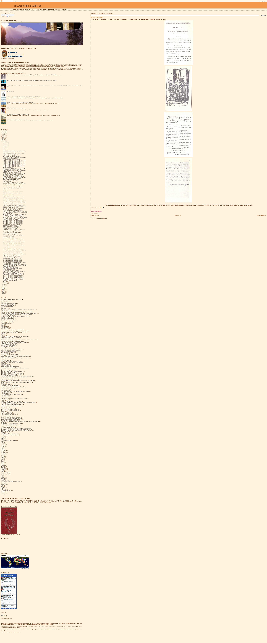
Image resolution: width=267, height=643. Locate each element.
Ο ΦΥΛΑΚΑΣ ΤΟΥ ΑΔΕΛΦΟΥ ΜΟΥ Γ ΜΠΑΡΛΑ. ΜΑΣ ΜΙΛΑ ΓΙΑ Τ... (14, 235)
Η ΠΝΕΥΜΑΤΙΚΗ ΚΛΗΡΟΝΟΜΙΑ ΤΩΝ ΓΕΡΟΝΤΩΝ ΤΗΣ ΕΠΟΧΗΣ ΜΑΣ (14, 342)
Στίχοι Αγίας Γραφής (4, 415)
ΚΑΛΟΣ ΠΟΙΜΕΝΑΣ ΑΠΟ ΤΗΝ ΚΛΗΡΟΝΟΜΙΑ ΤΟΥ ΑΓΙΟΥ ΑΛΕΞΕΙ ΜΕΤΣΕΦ (15, 356)
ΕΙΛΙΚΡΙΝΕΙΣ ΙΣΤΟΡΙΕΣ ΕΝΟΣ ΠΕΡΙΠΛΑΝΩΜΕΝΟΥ (10, 332)
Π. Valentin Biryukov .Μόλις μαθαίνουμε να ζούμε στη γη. (11, 386)
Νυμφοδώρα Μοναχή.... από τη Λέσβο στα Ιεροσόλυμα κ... (12, 185)
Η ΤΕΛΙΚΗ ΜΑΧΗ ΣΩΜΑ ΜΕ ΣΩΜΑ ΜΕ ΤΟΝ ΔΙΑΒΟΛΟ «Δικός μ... (14, 153)
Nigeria (2, 470)
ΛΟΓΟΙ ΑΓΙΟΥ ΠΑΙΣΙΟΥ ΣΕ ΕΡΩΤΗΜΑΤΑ (10, 228)
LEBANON (3, 466)
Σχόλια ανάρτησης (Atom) (102, 218)
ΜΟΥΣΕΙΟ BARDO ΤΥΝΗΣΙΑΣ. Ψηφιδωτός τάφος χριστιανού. (13, 277)
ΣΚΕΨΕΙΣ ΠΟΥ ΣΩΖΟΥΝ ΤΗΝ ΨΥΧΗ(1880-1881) (10, 410)
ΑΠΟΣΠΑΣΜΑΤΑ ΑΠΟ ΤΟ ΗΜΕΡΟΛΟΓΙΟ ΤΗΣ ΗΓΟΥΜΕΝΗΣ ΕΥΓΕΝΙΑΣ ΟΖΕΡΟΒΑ (16, 314)
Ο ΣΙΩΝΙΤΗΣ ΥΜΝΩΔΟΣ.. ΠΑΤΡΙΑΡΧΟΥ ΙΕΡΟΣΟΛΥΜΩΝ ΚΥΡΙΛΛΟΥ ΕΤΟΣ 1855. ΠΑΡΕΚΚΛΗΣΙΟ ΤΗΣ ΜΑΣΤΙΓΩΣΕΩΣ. (128, 19)
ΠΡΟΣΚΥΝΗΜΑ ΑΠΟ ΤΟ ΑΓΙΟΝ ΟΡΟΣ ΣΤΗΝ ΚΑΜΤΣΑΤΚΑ (12, 404)
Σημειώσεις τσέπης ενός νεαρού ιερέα (8, 408)
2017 (3, 140)
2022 (3, 135)
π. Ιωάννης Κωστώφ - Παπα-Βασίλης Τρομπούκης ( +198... (13, 224)
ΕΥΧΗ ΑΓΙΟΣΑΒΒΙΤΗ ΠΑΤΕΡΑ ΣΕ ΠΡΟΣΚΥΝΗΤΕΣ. (16, 108)
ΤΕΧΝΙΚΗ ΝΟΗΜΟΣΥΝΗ (5, 426)
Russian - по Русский (5, 480)
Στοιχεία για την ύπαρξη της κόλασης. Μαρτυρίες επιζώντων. (12, 416)
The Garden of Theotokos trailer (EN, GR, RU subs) (11, 270)
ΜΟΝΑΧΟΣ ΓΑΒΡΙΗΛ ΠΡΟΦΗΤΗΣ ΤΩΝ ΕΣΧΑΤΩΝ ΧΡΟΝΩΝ (12, 371)
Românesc (3, 479)
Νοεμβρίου (5, 142)
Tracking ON (13, 608)
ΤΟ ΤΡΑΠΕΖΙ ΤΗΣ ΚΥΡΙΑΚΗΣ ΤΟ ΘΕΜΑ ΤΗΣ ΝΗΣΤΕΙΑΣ (12, 253)
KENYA (2, 464)
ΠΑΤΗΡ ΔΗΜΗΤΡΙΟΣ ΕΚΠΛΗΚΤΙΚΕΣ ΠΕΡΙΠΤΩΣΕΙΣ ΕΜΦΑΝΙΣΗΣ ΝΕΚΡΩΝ (15, 391)
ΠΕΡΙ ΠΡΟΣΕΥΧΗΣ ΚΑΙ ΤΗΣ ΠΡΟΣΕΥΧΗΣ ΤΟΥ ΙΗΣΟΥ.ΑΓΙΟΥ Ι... (14, 208)
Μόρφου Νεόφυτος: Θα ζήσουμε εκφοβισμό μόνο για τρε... (12, 230)
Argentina (3, 437)
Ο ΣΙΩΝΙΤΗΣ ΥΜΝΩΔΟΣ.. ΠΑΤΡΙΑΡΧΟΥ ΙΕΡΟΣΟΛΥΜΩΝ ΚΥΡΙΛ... (14, 160)
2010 (3, 291)
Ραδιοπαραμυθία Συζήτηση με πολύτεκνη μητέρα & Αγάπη (12, 184)
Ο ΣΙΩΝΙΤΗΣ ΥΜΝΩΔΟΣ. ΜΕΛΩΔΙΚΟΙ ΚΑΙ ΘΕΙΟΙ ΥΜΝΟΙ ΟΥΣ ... (14, 176)
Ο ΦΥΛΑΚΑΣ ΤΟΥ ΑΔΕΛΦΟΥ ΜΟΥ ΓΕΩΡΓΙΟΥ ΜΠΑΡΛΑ (12, 232)
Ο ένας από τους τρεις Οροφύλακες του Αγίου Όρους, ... (12, 219)
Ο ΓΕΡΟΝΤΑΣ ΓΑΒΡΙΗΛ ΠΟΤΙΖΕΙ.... (9, 236)
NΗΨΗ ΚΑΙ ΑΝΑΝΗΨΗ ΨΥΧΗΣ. (8, 213)
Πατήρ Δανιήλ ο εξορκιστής (6, 390)
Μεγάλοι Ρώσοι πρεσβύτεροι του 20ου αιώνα (9, 366)
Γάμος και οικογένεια (5, 328)
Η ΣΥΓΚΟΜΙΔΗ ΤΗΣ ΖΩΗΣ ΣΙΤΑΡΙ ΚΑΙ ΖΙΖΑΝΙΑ (9, 343)
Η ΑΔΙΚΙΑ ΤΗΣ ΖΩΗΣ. (10, 91)
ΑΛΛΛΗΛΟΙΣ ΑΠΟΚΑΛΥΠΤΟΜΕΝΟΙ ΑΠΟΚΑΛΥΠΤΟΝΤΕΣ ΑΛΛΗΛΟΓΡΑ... (15, 212)
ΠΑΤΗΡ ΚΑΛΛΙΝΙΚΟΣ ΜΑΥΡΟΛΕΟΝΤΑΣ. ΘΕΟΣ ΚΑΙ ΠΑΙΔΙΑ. (13, 182)
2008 (3, 293)
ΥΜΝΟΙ (2, 432)
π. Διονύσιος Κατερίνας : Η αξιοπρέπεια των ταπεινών (12, 240)
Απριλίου (4, 150)
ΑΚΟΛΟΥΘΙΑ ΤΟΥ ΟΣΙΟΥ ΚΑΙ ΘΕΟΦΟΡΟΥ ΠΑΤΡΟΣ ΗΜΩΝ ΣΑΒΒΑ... (15, 211)
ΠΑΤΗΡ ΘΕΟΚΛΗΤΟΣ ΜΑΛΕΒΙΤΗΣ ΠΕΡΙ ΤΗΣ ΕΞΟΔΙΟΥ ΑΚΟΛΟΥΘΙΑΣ (15, 217)
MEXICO (2, 467)
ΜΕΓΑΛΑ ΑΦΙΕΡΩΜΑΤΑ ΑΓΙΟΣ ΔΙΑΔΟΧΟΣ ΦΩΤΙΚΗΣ (12, 156)
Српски (2, 492)
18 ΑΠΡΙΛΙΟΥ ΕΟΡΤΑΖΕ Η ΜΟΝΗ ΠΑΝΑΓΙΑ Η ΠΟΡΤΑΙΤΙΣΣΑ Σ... (14, 273)
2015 (3, 285)
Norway (2, 471)
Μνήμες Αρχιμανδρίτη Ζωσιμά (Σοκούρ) (8, 370)
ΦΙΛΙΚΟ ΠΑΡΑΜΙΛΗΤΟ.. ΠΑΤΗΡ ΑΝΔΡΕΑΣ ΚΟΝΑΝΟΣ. (12, 178)
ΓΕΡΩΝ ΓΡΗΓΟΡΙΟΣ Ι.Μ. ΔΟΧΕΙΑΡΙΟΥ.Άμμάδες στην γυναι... (13, 220)
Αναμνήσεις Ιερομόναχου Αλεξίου (7, 310)
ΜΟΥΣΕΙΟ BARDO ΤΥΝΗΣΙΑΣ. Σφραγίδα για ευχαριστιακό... (13, 275)
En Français (3, 452)
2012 (3, 289)
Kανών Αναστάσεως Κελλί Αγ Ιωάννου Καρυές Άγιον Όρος (12, 215)
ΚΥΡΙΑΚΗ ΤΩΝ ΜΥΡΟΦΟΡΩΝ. (8, 167)
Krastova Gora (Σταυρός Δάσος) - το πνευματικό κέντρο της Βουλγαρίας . (20, 102)
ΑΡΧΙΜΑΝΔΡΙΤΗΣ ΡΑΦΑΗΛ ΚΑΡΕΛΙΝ (8, 320)
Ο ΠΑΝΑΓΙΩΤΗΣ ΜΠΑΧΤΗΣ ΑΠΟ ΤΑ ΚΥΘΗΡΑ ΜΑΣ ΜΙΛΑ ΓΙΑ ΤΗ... (14, 229)
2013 (3, 288)
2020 (3, 137)
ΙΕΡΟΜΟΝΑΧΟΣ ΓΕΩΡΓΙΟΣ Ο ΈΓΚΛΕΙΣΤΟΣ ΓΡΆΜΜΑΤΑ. (11, 349)
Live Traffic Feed (8, 575)
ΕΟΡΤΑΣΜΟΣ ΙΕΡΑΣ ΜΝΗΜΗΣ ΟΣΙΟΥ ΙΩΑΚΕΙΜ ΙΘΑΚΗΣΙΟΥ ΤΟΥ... (14, 177)
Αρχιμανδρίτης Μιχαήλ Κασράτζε (7, 319)
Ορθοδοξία (3, 383)
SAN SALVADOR (4, 482)
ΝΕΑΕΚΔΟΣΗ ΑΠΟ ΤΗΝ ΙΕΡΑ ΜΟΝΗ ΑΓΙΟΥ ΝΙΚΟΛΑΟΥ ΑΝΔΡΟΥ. (14, 183)
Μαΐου (4, 149)
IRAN (2, 460)
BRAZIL (2, 443)
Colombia (3, 446)
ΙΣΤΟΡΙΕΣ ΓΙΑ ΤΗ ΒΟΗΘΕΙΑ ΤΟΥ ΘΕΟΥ (8, 351)
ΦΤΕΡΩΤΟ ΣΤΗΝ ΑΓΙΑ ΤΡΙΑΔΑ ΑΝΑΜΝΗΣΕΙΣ (9, 434)
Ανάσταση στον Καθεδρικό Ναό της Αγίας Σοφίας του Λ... (12, 257)
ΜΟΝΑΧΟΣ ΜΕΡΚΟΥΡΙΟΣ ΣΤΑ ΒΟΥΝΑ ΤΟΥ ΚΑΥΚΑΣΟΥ (11, 373)
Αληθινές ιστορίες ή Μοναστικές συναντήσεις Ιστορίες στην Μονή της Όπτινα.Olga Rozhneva (18, 309)
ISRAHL (2, 462)
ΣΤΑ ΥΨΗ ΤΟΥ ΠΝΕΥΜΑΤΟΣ (6, 412)
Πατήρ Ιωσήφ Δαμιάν (5, 393)
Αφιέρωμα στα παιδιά (5, 323)
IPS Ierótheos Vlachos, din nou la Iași (9, 155)
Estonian (2, 454)
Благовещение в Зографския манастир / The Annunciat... (13, 268)
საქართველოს (4, 493)
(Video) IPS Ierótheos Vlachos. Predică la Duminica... (12, 159)
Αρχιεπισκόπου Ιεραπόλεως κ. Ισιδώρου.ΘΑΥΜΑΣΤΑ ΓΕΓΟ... (13, 204)
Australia (2, 438)
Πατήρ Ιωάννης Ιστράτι (5, 392)
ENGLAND (3, 453)
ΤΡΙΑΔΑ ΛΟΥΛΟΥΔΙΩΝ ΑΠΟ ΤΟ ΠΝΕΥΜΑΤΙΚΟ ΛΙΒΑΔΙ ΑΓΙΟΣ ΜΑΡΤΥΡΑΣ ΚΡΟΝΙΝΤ (16, 430)
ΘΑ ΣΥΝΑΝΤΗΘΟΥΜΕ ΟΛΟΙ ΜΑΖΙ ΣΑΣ (8, 345)
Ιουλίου (4, 147)
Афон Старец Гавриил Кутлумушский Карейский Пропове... (13, 174)
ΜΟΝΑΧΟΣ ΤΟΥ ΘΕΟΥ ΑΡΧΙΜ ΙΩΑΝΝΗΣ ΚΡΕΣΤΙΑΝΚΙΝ (11, 374)
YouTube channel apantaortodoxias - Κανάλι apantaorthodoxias (16, 21)
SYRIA (2, 485)
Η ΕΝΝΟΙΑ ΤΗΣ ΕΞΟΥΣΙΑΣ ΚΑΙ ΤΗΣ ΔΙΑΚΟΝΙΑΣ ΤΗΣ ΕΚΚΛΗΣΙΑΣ (14, 271)
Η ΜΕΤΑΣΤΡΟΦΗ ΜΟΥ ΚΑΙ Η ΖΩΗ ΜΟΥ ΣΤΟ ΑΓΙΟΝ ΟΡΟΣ (12, 341)
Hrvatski (2, 457)
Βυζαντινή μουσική (4, 327)
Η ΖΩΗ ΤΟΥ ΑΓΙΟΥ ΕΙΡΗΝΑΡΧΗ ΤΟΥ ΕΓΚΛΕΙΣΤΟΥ (10, 340)
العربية (2, 494)
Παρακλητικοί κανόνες (99, 208)
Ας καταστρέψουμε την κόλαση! (7, 321)
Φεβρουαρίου (5, 282)
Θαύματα (2, 347)
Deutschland (3, 450)
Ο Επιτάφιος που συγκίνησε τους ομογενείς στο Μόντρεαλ (12, 256)
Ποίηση (2, 400)
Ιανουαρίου (5, 283)
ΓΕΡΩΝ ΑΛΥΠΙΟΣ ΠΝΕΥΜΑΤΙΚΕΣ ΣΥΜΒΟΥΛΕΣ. (11, 179)
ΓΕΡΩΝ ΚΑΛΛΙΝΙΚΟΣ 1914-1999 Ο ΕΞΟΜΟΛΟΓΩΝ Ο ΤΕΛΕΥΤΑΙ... (14, 151)
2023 (3, 134)
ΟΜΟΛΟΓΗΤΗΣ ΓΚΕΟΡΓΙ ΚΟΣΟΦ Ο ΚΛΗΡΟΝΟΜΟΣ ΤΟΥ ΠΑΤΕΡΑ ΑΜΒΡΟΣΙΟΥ (16, 382)
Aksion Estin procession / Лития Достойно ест (11, 267)
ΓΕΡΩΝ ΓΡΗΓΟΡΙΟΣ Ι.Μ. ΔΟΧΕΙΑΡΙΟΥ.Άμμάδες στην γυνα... (13, 221)
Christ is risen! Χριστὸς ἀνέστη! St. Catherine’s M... (11, 231)
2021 (3, 136)
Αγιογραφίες (3, 301)
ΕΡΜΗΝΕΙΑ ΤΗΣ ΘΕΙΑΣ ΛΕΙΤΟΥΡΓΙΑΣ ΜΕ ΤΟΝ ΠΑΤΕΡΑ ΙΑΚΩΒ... (14, 242)
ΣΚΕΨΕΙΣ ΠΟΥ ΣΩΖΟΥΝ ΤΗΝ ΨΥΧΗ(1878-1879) (10, 409)
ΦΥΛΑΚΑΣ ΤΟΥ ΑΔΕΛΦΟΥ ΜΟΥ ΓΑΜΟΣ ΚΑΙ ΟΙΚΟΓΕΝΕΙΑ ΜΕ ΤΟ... (14, 170)
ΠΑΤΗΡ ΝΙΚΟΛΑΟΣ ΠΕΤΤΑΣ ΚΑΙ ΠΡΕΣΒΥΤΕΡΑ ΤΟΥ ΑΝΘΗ (12, 394)
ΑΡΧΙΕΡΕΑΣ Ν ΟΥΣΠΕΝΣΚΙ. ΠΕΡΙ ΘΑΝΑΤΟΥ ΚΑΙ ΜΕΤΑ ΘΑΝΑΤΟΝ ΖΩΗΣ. (15, 316)
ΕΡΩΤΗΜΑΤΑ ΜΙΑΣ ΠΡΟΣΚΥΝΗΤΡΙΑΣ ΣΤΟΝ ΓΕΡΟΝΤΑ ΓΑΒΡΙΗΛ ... (14, 157)
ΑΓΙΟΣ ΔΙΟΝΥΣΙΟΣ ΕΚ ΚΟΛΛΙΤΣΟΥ (7, 304)
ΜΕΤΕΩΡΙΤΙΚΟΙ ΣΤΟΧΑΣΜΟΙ (6, 368)
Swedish (2, 483)
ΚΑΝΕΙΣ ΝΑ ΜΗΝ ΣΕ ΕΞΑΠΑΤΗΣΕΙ (7, 357)
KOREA (2, 465)
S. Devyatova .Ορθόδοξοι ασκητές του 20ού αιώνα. (10, 481)
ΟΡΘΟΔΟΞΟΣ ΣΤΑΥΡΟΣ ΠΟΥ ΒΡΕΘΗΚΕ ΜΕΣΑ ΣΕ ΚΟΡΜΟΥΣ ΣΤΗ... (15, 214)
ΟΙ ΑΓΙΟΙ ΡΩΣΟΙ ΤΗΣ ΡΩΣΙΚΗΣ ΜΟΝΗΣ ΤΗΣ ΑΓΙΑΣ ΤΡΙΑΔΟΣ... (14, 278)
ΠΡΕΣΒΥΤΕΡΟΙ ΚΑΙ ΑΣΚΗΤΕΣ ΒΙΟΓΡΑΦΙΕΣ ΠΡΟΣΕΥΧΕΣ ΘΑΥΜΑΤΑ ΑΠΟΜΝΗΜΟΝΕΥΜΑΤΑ (18, 402)
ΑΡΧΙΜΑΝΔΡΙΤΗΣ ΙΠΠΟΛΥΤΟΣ (7, 317)
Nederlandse (3, 468)
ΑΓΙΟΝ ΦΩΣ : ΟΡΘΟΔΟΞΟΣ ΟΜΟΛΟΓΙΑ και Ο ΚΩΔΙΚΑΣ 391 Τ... (14, 216)
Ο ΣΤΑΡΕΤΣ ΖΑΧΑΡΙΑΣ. (7, 181)
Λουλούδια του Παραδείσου (6, 365)
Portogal (2, 477)
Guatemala (3, 456)
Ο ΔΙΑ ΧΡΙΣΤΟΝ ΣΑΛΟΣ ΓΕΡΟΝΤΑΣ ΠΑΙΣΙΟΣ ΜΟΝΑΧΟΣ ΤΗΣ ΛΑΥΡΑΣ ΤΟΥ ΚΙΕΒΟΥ (16, 376)
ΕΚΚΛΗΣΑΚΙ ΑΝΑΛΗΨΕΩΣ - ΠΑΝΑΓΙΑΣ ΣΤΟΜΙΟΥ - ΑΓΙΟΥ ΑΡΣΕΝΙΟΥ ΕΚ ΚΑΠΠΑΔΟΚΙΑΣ (23, 96)
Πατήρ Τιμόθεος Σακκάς (5, 396)
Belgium (2, 441)
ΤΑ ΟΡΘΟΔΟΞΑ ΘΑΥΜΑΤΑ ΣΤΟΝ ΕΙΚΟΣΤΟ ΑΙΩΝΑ (10, 425)
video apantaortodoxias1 (5, 490)
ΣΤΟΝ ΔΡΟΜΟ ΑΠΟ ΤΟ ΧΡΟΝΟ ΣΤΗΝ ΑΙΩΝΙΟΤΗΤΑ (10, 417)
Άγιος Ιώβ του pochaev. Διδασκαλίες (7, 305)
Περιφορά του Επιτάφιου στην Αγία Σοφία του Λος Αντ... (12, 255)
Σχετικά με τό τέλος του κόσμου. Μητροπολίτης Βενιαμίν (11, 423)
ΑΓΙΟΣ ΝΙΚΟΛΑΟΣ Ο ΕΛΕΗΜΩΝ (7, 306)
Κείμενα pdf (3, 359)
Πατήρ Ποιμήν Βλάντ (5, 395)
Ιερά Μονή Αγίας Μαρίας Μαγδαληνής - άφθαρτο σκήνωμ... (12, 238)
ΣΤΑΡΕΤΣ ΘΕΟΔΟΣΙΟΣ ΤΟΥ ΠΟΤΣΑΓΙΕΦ (8, 414)
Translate (10, 16)
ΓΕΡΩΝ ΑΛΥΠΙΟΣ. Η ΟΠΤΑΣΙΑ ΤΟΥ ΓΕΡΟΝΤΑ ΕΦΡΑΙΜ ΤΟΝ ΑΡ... (14, 199)
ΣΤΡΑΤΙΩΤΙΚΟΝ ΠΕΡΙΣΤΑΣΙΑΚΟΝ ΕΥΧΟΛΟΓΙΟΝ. (11, 203)
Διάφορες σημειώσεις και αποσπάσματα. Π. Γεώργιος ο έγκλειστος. (13, 331)
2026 (3, 130)
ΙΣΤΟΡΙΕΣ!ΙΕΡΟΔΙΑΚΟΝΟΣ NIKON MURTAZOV (10, 354)
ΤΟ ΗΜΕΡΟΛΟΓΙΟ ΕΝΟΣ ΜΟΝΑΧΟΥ (8, 427)
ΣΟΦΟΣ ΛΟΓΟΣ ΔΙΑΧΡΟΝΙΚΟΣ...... (9, 237)
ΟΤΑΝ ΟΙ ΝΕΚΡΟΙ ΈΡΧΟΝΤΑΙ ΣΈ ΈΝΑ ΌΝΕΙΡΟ (10, 385)
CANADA (2, 444)
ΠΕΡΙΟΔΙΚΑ (3, 397)
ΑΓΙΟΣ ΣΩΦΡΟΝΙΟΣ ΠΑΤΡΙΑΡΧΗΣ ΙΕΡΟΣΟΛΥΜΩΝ (12, 263)
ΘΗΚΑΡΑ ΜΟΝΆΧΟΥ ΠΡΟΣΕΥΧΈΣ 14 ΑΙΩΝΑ (9, 348)
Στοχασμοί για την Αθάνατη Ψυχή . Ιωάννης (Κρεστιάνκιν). (11, 419)
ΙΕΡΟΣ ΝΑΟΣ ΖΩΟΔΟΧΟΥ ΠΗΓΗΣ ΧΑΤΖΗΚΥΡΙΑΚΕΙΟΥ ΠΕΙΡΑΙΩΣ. (14, 262)
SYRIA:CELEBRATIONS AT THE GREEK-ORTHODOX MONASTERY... (15, 265)
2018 (3, 139)
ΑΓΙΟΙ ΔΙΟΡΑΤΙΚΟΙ (4, 302)
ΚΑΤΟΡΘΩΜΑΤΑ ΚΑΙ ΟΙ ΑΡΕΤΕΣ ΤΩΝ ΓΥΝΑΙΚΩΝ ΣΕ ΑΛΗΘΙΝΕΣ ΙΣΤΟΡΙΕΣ (15, 358)
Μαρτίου (4, 281)
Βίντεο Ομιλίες (3, 326)
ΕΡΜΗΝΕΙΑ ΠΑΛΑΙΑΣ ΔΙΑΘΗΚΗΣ (7, 338)
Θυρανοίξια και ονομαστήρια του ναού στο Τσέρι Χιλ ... (12, 154)
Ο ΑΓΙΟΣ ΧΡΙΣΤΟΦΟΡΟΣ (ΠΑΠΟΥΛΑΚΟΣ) (9, 375)
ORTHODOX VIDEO (4, 473)
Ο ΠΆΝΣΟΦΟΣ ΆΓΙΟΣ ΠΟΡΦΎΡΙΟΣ (7, 378)
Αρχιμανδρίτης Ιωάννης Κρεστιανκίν (7, 318)
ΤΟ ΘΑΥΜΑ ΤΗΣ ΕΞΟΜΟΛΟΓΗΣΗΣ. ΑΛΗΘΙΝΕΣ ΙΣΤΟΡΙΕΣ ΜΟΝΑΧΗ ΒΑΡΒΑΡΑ (15, 429)
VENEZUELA (3, 489)
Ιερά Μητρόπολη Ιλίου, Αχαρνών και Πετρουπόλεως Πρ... (12, 172)
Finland (2, 455)
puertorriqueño (4, 478)
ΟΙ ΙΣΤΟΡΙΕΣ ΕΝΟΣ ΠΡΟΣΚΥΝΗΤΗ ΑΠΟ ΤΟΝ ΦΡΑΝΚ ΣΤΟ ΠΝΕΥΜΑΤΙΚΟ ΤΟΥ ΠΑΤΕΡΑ (17, 380)
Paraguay (3, 474)
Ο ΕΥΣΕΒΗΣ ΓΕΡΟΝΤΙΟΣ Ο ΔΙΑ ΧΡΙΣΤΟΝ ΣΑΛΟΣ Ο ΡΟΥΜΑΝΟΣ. (13, 377)
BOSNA (2, 442)
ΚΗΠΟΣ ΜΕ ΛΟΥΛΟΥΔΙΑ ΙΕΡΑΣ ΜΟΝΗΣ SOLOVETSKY (11, 361)
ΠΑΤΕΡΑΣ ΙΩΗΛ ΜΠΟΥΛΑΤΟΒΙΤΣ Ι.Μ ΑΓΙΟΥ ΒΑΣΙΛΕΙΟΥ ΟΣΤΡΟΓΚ (13, 387)
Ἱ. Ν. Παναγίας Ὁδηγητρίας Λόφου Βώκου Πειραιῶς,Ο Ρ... (12, 234)
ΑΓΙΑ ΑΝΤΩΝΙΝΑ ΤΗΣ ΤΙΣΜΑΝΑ (7, 300)
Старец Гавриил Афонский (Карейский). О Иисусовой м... (13, 175)
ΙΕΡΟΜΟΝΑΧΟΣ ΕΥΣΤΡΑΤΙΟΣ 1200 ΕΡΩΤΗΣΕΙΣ (10, 350)
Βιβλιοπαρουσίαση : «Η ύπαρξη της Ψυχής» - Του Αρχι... (12, 225)
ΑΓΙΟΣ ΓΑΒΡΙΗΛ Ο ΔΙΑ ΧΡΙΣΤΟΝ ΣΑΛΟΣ (8, 303)
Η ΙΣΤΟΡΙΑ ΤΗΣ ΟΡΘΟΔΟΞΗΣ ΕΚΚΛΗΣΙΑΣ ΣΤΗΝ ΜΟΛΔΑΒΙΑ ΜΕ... (14, 252)
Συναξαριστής (3, 422)
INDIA (2, 459)
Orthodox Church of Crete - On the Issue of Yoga (11, 226)
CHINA (2, 445)
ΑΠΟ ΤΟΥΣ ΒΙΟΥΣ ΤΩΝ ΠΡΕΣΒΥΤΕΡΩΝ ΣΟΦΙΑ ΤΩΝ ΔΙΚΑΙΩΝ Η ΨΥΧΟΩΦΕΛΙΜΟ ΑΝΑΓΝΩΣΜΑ (19, 313)
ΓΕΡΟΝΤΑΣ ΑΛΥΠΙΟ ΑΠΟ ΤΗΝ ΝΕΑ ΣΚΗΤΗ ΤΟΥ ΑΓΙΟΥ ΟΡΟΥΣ (14, 201)
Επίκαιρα (2, 335)
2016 (3, 284)
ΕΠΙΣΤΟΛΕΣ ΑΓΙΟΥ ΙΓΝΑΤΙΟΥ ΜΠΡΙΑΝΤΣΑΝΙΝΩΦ (10, 337)
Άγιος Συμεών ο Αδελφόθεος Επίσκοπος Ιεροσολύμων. (17, 119)
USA (2, 488)
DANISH (2, 449)
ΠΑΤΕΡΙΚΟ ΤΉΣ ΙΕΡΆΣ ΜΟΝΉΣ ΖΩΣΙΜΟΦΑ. (9, 388)
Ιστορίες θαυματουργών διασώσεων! (7, 352)
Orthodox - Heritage (4, 472)
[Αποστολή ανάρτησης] (103, 207)
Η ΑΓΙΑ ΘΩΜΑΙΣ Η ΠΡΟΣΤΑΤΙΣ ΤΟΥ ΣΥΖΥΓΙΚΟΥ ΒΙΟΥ (12, 171)
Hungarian (3, 458)
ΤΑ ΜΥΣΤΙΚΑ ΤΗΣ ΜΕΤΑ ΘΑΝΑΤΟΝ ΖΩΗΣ (8, 424)
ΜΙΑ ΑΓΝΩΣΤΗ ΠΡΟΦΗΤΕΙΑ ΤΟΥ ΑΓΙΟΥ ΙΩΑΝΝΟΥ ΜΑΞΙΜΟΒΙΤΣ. (14, 250)
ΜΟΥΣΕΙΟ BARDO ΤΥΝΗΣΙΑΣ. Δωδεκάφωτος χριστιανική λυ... (13, 276)
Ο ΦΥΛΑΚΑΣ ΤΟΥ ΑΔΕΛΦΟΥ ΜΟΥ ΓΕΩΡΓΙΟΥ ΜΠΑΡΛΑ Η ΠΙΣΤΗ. (14, 205)
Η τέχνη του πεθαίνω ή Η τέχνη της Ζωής (8, 344)
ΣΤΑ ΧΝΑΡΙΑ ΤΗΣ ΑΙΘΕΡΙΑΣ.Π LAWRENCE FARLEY (12, 209)
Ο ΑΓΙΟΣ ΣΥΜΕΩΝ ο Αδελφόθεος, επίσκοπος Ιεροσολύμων (13, 210)
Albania (2, 436)
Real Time (8, 608)
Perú (2, 475)
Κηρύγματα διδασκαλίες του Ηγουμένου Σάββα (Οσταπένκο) (12, 362)
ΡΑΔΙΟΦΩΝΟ (3, 406)
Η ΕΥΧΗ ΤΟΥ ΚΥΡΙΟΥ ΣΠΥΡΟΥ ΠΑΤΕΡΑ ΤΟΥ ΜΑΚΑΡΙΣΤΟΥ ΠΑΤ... (14, 239)
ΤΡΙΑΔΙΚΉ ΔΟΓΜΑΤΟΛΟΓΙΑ (6, 431)
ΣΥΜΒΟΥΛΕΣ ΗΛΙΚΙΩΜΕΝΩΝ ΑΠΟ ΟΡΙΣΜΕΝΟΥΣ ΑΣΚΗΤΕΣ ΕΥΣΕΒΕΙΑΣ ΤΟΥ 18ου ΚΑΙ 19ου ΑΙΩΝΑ (20, 421)
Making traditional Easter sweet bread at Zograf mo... (12, 180)
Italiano (2, 463)
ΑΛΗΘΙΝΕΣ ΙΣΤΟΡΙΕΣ (5, 308)
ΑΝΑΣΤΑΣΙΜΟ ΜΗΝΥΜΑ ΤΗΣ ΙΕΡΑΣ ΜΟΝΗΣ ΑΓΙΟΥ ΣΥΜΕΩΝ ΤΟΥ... (14, 264)
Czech (2, 448)
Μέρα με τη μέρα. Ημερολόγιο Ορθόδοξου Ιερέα (10, 367)
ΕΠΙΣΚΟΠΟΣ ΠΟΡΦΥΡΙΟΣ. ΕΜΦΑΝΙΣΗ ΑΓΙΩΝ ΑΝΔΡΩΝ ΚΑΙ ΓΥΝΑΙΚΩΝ (14, 336)
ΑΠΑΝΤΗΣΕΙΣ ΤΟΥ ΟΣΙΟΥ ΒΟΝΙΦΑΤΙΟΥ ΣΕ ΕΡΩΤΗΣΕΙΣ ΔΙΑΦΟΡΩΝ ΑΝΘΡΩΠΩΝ (16, 311)
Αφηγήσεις (3, 322)
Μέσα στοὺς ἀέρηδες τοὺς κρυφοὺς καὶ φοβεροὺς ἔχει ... (12, 186)
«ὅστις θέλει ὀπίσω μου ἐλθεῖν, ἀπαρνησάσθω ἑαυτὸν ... (12, 227)
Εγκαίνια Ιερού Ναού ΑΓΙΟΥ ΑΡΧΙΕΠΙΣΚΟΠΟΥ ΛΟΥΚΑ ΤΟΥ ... (13, 187)
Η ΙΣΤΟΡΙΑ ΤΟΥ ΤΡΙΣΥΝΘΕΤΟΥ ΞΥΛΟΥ (8, 107)
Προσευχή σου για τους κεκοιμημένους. (8, 403)
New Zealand (3, 469)
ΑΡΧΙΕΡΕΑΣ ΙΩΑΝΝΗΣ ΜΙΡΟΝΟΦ (7, 315)
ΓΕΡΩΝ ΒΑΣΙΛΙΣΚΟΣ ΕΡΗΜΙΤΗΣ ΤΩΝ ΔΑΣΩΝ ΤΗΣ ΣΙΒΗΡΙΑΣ (12, 329)
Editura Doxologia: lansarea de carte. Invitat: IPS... (11, 158)
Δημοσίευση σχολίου (94, 213)
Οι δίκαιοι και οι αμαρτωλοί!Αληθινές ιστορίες (9, 379)
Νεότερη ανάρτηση (95, 215)
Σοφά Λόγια (3, 411)
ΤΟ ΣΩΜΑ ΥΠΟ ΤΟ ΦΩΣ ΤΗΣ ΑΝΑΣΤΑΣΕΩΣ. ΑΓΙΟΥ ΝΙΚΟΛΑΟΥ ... (14, 206)
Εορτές (2, 334)
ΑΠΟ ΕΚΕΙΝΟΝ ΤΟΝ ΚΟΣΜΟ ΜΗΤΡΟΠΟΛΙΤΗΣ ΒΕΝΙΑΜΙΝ (12, 312)
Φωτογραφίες (3, 435)
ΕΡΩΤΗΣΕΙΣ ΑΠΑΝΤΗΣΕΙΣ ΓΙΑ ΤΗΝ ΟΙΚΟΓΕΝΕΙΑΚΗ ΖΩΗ (12, 339)
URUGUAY (3, 487)
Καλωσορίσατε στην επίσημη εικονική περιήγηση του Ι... (12, 169)
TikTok (2, 486)
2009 (3, 292)
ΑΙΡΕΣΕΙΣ (3, 307)
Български (3, 491)
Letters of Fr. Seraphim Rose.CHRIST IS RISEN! (11, 272)
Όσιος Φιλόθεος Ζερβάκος (6, 384)
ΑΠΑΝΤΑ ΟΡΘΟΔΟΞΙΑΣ (27, 6)
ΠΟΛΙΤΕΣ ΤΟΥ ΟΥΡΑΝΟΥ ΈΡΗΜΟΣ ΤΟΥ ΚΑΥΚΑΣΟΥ (11, 401)
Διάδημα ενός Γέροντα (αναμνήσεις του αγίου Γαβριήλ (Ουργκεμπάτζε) (14, 330)
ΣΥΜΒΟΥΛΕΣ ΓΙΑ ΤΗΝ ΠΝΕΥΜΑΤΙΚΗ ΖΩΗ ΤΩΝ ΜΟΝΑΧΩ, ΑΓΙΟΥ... (14, 202)
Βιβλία (95, 208)
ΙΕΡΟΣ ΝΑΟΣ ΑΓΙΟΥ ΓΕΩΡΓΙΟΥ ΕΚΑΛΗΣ (10, 280)
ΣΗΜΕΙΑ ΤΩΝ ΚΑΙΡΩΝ (5, 407)
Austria (2, 439)
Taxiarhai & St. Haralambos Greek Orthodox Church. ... (12, 258)
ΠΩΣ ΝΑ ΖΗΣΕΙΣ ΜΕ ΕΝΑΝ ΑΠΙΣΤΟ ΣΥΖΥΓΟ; (9, 405)
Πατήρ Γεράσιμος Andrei (5, 389)
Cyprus (2, 447)
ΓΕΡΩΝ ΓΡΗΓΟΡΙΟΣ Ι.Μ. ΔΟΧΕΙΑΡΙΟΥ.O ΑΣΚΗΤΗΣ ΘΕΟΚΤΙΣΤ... (14, 218)
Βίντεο (2, 325)
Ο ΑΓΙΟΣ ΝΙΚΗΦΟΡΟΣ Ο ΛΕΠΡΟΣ (9, 152)
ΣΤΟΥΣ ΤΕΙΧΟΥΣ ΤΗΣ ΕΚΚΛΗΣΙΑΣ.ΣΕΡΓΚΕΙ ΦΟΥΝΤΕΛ (11, 418)
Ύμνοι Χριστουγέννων (5, 433)
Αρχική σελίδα (178, 215)
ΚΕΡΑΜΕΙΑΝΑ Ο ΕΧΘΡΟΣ (6, 360)
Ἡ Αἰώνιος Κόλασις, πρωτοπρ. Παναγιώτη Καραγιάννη (12, 188)
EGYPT (2, 451)
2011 (3, 290)
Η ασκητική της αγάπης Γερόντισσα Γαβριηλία (10, 233)
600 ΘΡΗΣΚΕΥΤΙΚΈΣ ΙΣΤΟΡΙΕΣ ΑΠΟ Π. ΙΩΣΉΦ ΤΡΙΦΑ (11, 299)
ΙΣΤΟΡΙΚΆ (3, 355)
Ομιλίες (2, 381)
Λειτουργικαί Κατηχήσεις (5, 364)
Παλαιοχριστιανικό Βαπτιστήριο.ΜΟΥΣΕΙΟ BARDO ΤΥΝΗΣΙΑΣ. (13, 274)
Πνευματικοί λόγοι (4, 399)
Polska (2, 476)
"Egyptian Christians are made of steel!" (9, 266)
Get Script (4, 608)
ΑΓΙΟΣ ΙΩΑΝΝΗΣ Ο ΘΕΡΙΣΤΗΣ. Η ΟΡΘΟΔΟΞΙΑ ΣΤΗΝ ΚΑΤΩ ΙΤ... (14, 279)
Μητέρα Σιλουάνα (4, 369)
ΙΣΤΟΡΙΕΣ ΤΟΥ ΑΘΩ (4, 353)
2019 (3, 138)
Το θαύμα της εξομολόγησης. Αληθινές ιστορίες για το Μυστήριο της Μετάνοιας (15, 428)
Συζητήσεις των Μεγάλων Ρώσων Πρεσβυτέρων (9, 420)
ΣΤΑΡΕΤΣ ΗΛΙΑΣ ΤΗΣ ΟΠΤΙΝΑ (6, 413)
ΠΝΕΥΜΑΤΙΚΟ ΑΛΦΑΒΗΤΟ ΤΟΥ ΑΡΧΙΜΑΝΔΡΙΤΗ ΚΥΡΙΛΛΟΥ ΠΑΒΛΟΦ (14, 398)
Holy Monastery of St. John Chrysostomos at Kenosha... (12, 259)
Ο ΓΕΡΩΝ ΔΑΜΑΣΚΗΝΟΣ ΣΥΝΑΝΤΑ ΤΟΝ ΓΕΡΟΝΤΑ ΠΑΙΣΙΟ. (18, 114)
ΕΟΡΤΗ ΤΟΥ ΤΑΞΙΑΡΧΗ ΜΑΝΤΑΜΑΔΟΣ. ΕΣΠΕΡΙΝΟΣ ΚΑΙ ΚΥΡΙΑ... (14, 168)
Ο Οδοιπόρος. (5, 189)
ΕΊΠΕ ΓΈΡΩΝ (3, 333)
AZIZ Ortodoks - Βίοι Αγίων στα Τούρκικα (8, 440)
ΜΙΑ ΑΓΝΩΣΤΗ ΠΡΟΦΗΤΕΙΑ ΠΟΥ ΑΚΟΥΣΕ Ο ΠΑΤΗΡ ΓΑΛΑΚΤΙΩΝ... (14, 254)
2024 (3, 133)
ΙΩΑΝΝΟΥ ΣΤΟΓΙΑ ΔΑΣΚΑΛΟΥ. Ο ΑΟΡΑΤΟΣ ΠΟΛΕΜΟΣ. (12, 207)
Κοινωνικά (3, 363)
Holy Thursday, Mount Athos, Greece (9, 269)
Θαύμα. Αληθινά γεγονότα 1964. (7, 346)
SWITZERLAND (4, 484)
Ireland (2, 461)
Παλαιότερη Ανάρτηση (261, 215)
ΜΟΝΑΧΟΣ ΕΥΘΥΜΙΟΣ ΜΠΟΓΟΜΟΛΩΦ (8, 372)
